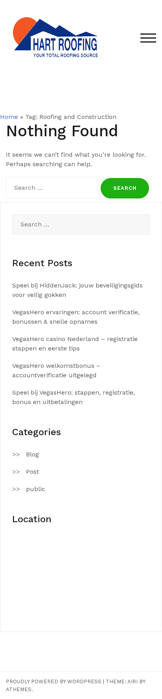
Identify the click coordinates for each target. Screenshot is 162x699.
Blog (32, 454)
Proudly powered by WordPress (53, 681)
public (35, 489)
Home (9, 117)
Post (32, 471)
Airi (132, 681)
